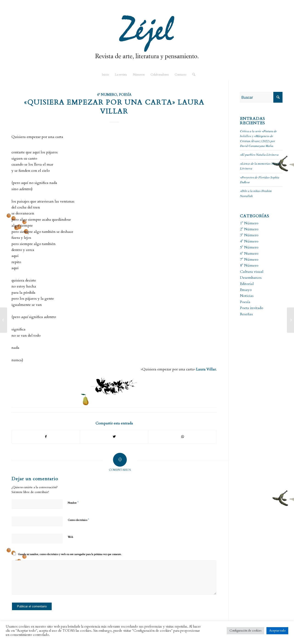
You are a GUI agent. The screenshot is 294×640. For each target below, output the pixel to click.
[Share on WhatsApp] (183, 436)
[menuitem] (105, 74)
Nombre (73, 503)
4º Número (249, 241)
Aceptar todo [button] (277, 631)
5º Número (249, 247)
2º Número (249, 229)
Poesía (125, 95)
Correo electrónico (78, 520)
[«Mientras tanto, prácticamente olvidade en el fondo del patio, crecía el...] (290, 320)
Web (70, 537)
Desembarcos (251, 277)
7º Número (249, 259)
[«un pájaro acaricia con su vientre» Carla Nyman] (3, 320)
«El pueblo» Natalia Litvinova (259, 154)
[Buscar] (192, 74)
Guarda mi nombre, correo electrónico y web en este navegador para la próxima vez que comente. (70, 554)
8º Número (249, 265)
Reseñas (246, 314)
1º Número (249, 223)
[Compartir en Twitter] (114, 436)
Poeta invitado (251, 307)
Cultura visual (251, 271)
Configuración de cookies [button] (245, 631)
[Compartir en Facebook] (46, 436)
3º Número (249, 235)
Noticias (247, 295)
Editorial (247, 283)
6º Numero (107, 95)
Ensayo (246, 289)
